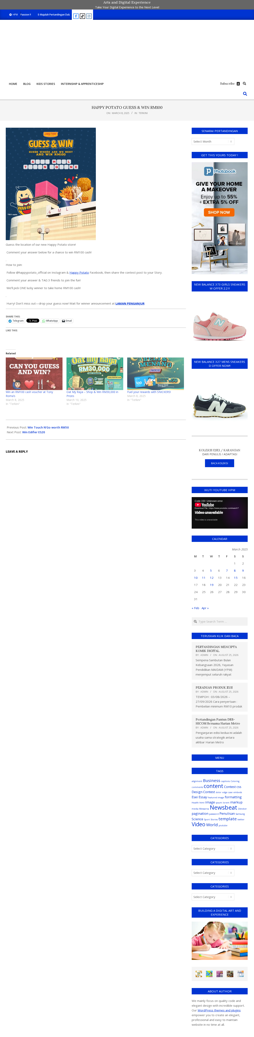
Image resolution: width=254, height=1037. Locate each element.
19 (212, 585)
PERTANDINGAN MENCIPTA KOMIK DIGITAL (216, 649)
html (201, 802)
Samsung (240, 814)
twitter (241, 819)
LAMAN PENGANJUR (129, 303)
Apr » (205, 608)
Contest (230, 786)
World (212, 824)
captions (225, 781)
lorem (226, 802)
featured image (216, 797)
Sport (207, 819)
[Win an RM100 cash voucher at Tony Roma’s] (34, 373)
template (227, 818)
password (214, 814)
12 (212, 578)
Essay (203, 797)
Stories (214, 819)
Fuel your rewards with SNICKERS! (149, 392)
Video (198, 824)
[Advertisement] (127, 49)
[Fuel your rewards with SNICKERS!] (155, 373)
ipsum (219, 802)
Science (197, 819)
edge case (227, 792)
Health (195, 802)
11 (204, 578)
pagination (200, 813)
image (210, 802)
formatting (233, 797)
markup (236, 802)
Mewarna (204, 808)
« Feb (195, 608)
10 (196, 578)
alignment (197, 781)
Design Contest (203, 792)
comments (197, 787)
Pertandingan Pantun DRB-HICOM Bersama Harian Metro (218, 721)
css (239, 786)
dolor (218, 792)
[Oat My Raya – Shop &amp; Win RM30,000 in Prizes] (94, 373)
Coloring (235, 781)
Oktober (242, 808)
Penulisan (227, 813)
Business (211, 780)
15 (236, 578)
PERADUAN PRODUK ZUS (214, 687)
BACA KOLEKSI (219, 463)
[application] (220, 513)
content (213, 786)
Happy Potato (79, 272)
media (195, 808)
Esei (195, 797)
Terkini (143, 113)
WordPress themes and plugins (219, 1010)
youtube (223, 825)
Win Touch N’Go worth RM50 (48, 427)
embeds (237, 792)
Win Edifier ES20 (33, 432)
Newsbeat (223, 807)
